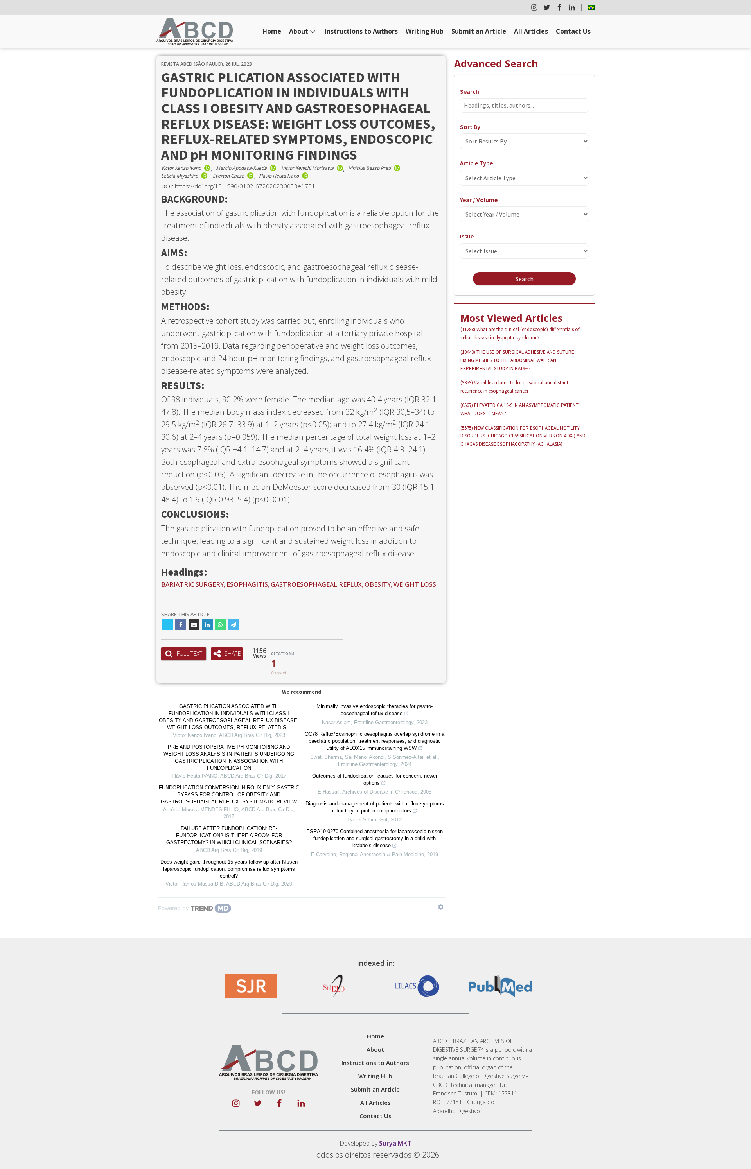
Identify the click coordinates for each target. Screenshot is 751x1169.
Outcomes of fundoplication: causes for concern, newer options (374, 779)
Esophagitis (247, 584)
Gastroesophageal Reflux (316, 584)
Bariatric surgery (192, 584)
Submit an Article (478, 31)
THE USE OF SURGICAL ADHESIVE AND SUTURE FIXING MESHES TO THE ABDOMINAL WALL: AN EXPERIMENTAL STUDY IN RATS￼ (517, 360)
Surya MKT (395, 1143)
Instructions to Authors (361, 31)
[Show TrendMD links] (441, 907)
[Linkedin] (207, 624)
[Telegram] (233, 624)
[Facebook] (180, 624)
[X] (167, 624)
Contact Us (573, 31)
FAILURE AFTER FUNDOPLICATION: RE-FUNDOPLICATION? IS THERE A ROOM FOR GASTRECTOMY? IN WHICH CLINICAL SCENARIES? (229, 835)
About (298, 31)
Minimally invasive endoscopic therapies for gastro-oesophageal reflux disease (374, 709)
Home (271, 31)
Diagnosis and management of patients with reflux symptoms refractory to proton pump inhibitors (374, 807)
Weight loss (414, 584)
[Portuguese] (591, 7)
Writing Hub (425, 31)
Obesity (378, 584)
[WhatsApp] (220, 624)
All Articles (531, 31)
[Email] (194, 624)
